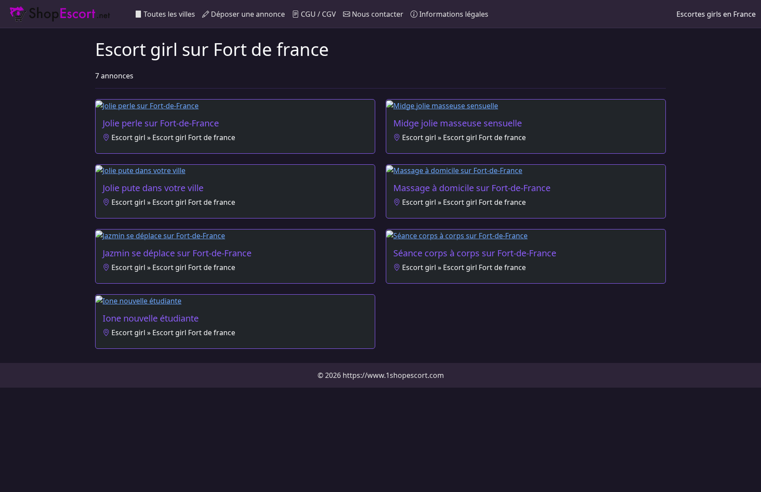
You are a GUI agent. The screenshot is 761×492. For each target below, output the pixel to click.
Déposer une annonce (247, 14)
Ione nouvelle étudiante (151, 318)
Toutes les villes (168, 14)
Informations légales (452, 14)
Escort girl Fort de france (193, 137)
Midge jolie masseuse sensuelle (457, 123)
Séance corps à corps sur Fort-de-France (474, 253)
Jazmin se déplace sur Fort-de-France (177, 253)
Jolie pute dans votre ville (153, 188)
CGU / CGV (317, 14)
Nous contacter (376, 14)
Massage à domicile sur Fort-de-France (471, 188)
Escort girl (128, 137)
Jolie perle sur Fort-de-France (161, 123)
